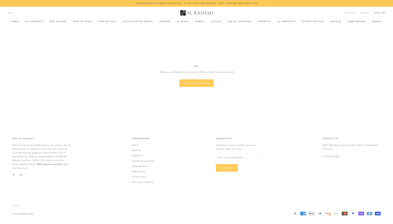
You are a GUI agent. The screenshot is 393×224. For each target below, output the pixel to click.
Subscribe (226, 167)
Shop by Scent (83, 21)
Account (350, 13)
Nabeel (200, 21)
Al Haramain (286, 21)
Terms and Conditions (142, 182)
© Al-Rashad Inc (22, 213)
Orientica (264, 21)
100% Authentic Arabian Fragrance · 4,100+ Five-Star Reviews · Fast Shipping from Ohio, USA (196, 3)
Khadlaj (336, 21)
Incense (165, 21)
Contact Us (137, 155)
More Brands (357, 21)
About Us (136, 150)
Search (377, 21)
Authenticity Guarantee (143, 161)
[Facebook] (13, 175)
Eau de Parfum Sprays (138, 21)
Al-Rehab (183, 21)
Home (14, 21)
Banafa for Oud (313, 21)
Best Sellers (58, 21)
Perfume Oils (108, 21)
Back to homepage (196, 83)
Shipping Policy (139, 166)
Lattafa (216, 21)
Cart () (379, 12)
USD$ (11, 13)
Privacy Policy (138, 176)
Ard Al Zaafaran (239, 21)
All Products (34, 21)
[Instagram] (21, 175)
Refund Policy (138, 171)
